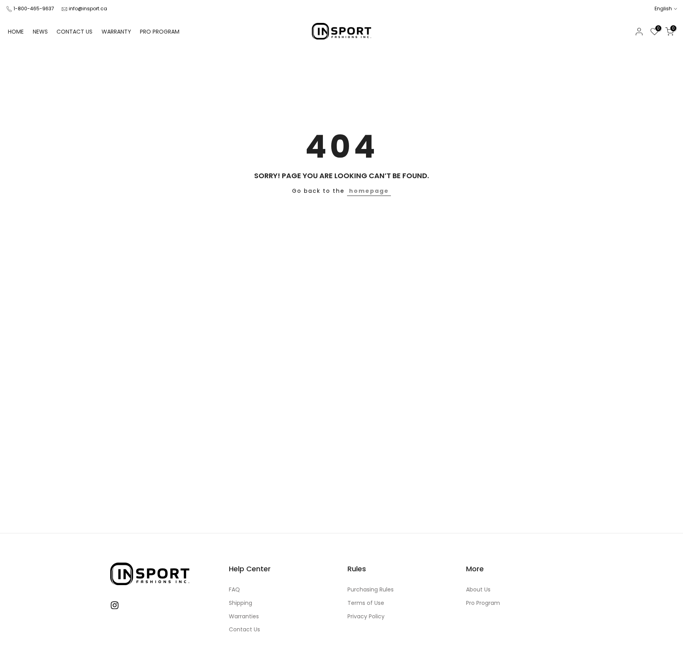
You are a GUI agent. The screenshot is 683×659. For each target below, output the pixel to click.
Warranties (244, 616)
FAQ (234, 589)
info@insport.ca (88, 8)
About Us (478, 589)
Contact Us (244, 629)
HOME (16, 32)
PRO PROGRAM (159, 32)
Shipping (240, 603)
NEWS (40, 32)
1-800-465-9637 (33, 8)
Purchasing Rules (370, 589)
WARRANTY (116, 32)
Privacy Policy (366, 616)
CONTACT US (74, 32)
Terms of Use (365, 603)
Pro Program (483, 603)
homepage (369, 191)
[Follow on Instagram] (114, 605)
